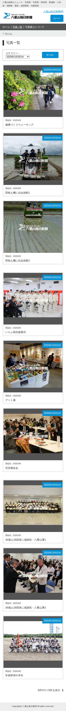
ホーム (6, 27)
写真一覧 (17, 27)
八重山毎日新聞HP (53, 11)
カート (56, 18)
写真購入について (34, 27)
